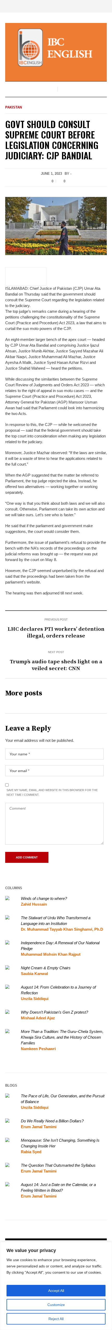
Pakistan (13, 107)
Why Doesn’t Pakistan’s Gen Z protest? (54, 1012)
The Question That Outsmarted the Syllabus (58, 1165)
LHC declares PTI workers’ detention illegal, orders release (56, 632)
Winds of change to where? (44, 898)
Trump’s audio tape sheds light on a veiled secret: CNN (56, 665)
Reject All (56, 1319)
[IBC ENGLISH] (56, 47)
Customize (56, 1305)
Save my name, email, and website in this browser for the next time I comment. (52, 792)
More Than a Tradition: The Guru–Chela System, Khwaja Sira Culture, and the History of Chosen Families (62, 1037)
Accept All (56, 1291)
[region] (56, 1286)
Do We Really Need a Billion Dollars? (52, 1121)
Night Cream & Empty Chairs (46, 968)
